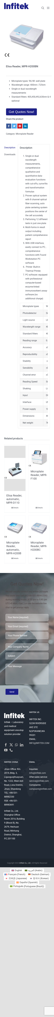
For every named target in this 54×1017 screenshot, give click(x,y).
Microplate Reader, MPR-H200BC (39, 546)
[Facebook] (5, 744)
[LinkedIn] (21, 744)
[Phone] (11, 750)
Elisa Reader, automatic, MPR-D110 (14, 499)
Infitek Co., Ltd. (25, 863)
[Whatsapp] (16, 744)
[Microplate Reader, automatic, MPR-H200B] (14, 527)
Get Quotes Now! (21, 112)
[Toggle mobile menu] (48, 7)
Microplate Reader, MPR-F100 (39, 475)
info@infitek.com (37, 773)
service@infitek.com (39, 781)
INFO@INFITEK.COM (39, 743)
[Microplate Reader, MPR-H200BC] (39, 527)
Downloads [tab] (9, 154)
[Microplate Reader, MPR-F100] (39, 456)
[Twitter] (11, 744)
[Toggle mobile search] (42, 7)
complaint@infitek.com (40, 789)
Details (15, 508)
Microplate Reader (25, 134)
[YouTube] (5, 750)
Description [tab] (9, 147)
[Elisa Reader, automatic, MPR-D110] (14, 468)
